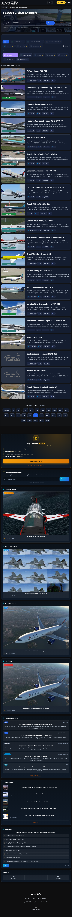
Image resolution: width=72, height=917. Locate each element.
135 (65, 415)
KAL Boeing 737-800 (36, 138)
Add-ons (4, 7)
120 (43, 410)
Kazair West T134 (34, 337)
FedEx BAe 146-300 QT (37, 370)
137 (29, 420)
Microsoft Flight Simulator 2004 (19, 7)
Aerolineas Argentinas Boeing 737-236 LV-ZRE (47, 88)
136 (23, 420)
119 (37, 410)
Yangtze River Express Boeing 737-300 (43, 304)
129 (30, 415)
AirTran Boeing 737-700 (37, 71)
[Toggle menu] (68, 2)
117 (26, 410)
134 (59, 415)
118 (31, 410)
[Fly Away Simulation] (10, 2)
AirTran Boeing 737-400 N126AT (41, 271)
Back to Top (36, 909)
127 (18, 415)
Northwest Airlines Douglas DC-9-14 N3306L (46, 237)
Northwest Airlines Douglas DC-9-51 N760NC (46, 321)
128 (24, 415)
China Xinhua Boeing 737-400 (40, 221)
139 (41, 420)
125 (6, 415)
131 (41, 415)
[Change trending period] (16, 55)
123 (60, 410)
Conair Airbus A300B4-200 (39, 204)
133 (53, 415)
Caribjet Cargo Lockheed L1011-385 (42, 354)
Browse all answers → (36, 775)
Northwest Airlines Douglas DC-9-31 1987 (45, 121)
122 (54, 410)
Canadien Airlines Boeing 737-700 (41, 171)
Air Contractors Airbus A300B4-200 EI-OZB (46, 187)
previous (6, 410)
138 (35, 420)
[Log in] (54, 2)
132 (47, 415)
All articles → (36, 822)
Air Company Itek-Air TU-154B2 (40, 287)
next (47, 420)
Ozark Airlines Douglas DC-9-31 (40, 104)
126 (12, 415)
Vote (5, 865)
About (33, 898)
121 (49, 410)
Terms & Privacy (42, 898)
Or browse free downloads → (36, 465)
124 (66, 410)
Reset (66, 46)
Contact (27, 898)
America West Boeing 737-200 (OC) (42, 154)
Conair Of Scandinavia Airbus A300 (42, 387)
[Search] (46, 2)
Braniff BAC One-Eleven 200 (39, 254)
